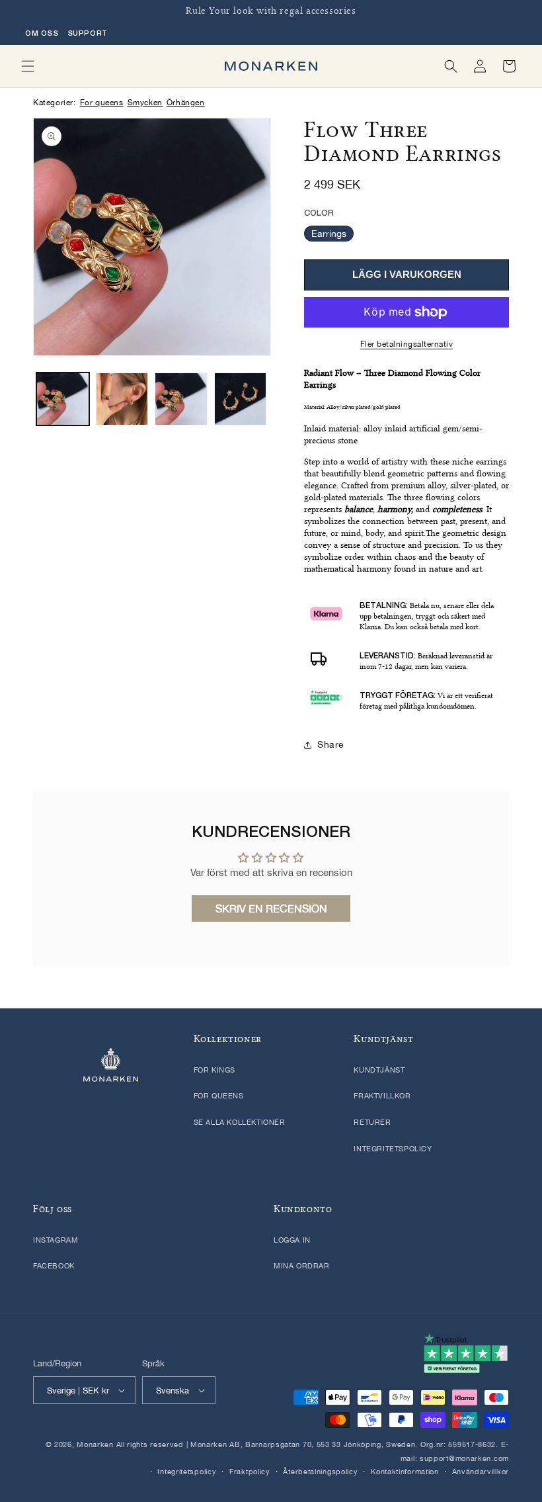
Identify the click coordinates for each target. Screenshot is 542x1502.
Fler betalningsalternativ (406, 344)
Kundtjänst (379, 1070)
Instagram (55, 1240)
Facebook (54, 1266)
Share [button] (330, 744)
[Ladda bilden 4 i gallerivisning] (240, 399)
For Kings (214, 1070)
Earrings (328, 233)
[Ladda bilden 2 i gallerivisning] (122, 399)
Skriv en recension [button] (271, 908)
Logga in (292, 1240)
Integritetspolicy (393, 1149)
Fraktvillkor (382, 1096)
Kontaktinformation (405, 1472)
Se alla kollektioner (240, 1122)
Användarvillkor (481, 1472)
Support (87, 32)
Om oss (42, 32)
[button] (27, 66)
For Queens (219, 1096)
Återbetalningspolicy (320, 1472)
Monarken (95, 1444)
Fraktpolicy (249, 1472)
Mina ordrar (302, 1266)
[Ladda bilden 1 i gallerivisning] (62, 399)
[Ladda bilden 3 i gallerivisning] (181, 399)
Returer (372, 1122)
